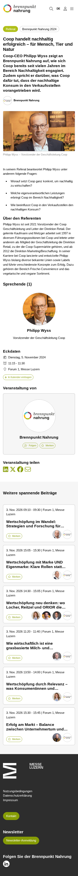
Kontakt (11, 816)
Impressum (10, 800)
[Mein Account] (65, 9)
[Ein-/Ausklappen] (71, 9)
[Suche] (51, 9)
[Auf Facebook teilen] (20, 469)
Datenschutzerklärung (17, 795)
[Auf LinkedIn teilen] (5, 469)
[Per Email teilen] (28, 469)
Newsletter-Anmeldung (21, 840)
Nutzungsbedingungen (17, 791)
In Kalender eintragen (20, 377)
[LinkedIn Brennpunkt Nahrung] (6, 863)
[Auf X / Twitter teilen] (13, 469)
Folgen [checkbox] (32, 445)
